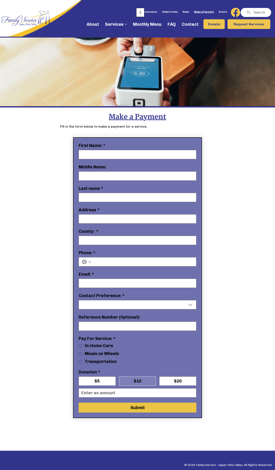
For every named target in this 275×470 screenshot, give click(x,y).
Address (89, 209)
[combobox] (137, 304)
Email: (86, 274)
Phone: (87, 252)
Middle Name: (92, 166)
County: (89, 231)
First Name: (92, 145)
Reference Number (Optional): (109, 317)
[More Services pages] (126, 24)
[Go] (236, 12)
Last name (91, 188)
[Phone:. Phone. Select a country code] (86, 262)
